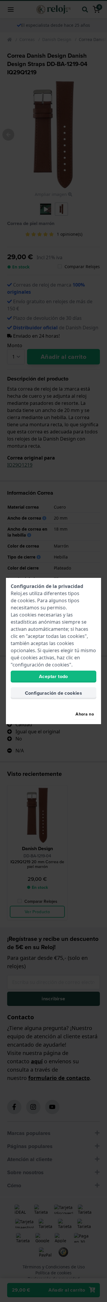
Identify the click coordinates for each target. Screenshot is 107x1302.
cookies (26, 600)
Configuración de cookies (53, 693)
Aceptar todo (53, 676)
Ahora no (84, 714)
